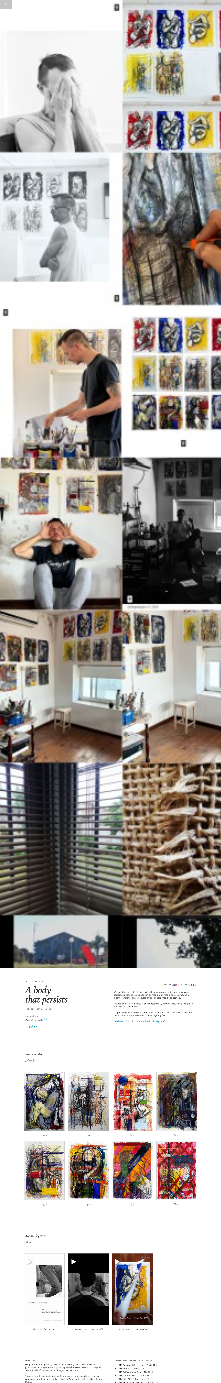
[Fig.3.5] (132, 1130)
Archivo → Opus (123, 1021)
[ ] (175, 984)
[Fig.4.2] (88, 1199)
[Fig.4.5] (176, 1199)
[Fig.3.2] (44, 1130)
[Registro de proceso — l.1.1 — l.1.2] (88, 1324)
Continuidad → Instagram (150, 1021)
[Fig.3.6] (176, 1130)
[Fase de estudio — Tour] (132, 1324)
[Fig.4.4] (132, 1199)
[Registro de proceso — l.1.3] (44, 1324)
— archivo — (32, 1027)
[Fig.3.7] (44, 1199)
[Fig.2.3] (88, 1130)
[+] (45, 1020)
